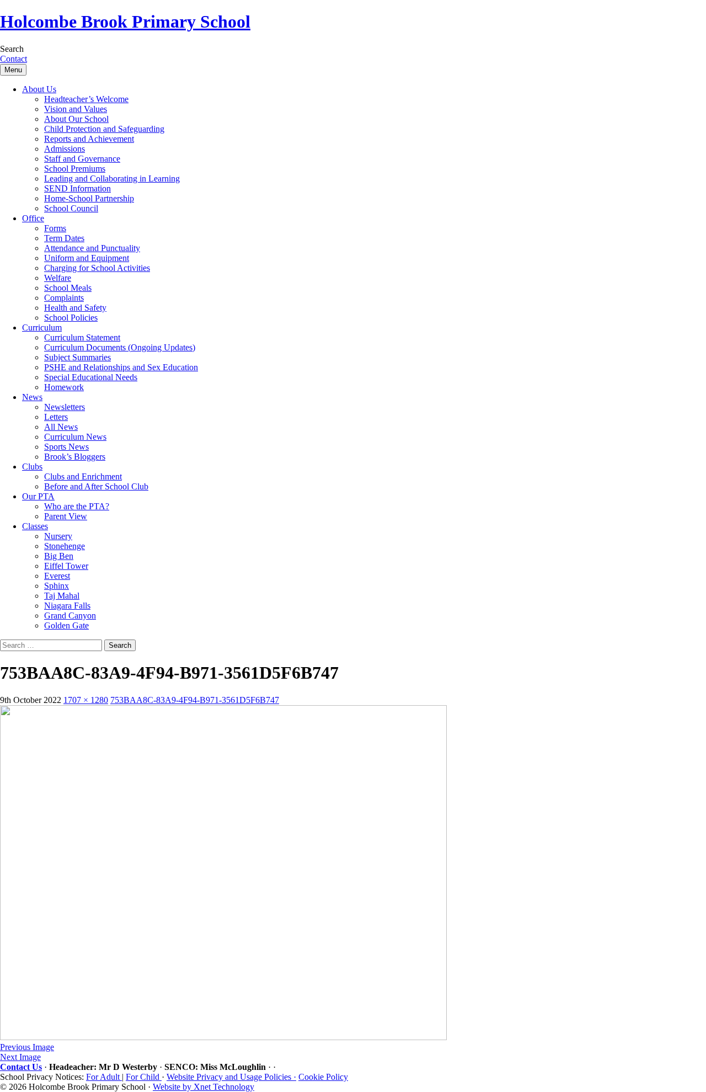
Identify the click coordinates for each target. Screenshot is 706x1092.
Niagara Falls (67, 605)
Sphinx (56, 585)
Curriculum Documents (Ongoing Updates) (119, 347)
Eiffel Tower (66, 566)
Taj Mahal (61, 595)
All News (61, 427)
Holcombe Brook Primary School (125, 21)
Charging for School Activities (97, 268)
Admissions (64, 148)
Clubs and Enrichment (83, 476)
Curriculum (42, 327)
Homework (64, 387)
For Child (144, 1077)
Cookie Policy (323, 1077)
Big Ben (58, 556)
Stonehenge (64, 546)
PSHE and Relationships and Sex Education (121, 367)
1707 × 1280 (85, 700)
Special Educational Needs (90, 377)
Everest (57, 575)
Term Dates (64, 238)
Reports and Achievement (89, 138)
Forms (55, 228)
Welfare (57, 278)
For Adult (104, 1077)
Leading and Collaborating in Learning (112, 178)
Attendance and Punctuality (92, 248)
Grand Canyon (70, 615)
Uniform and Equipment (86, 258)
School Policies (71, 317)
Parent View (65, 516)
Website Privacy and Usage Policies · (231, 1077)
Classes (35, 526)
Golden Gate (66, 625)
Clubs (32, 466)
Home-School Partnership (89, 198)
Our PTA (38, 496)
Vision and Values (75, 109)
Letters (56, 417)
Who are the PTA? (76, 506)
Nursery (58, 536)
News (32, 397)
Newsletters (64, 407)
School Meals (68, 287)
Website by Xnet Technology (203, 1086)
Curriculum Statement (82, 337)
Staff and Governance (82, 158)
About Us (39, 89)
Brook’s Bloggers (74, 456)
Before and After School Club (96, 486)
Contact (13, 58)
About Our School (76, 119)
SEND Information (77, 188)
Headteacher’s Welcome (86, 99)
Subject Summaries (77, 357)
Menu (13, 70)
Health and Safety (75, 307)
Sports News (66, 446)
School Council (71, 208)
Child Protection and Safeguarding (104, 129)
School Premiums (74, 168)
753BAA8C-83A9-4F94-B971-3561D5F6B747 (194, 700)
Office (33, 218)
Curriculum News (75, 436)
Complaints (64, 297)
